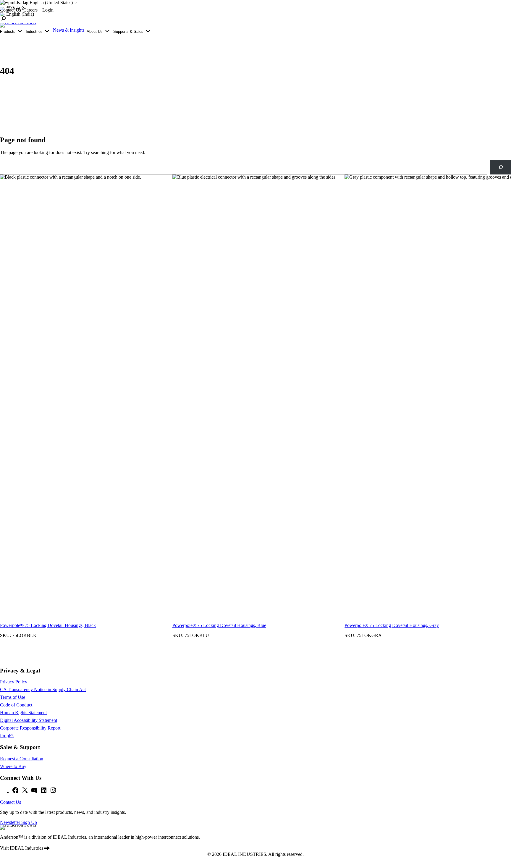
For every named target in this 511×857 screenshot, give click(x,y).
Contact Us (10, 802)
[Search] (500, 167)
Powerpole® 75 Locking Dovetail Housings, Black (48, 625)
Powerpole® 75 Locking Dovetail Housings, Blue (219, 625)
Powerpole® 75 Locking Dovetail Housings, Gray (392, 625)
